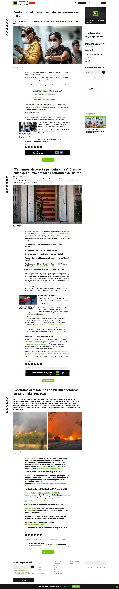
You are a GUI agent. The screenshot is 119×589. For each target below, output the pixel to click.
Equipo (55, 567)
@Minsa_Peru (46, 94)
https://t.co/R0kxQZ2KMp (41, 483)
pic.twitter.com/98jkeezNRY (39, 97)
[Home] (15, 3)
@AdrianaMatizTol (43, 493)
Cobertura (56, 569)
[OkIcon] (99, 3)
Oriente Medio (59, 367)
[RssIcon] (105, 567)
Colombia (28, 539)
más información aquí (64, 586)
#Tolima (28, 458)
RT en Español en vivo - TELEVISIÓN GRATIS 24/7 (95, 21)
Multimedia (61, 3)
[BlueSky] (97, 3)
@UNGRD (53, 493)
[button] (95, 13)
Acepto (93, 75)
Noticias (38, 3)
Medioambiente (54, 539)
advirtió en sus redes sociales (37, 345)
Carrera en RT (56, 571)
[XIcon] (92, 3)
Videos (39, 567)
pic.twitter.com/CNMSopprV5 (42, 266)
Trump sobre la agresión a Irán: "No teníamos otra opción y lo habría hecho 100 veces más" (27, 307)
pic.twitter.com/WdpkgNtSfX (36, 501)
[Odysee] (93, 567)
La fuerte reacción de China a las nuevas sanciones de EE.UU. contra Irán (95, 44)
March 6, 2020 (54, 99)
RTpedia (39, 571)
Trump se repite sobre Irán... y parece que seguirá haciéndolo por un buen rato (94, 131)
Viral (43, 3)
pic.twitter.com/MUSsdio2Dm (36, 524)
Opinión (55, 3)
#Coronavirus (49, 91)
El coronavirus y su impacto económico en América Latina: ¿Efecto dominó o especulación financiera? (27, 135)
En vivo (32, 3)
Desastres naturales (37, 539)
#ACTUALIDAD (30, 508)
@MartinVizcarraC (42, 90)
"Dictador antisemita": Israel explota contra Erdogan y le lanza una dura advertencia (94, 38)
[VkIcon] (88, 3)
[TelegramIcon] (94, 3)
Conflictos (28, 367)
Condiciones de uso (58, 573)
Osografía (90, 113)
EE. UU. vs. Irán (36, 367)
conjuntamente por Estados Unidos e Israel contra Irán (50, 324)
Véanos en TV (82, 3)
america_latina (63, 539)
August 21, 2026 (59, 269)
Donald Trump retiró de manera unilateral (48, 317)
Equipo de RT (70, 3)
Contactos (56, 565)
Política (66, 367)
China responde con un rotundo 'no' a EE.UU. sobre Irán (94, 60)
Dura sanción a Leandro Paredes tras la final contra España (94, 55)
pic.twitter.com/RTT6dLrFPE (49, 468)
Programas (48, 3)
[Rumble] (90, 3)
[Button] (75, 2)
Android (71, 563)
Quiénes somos (57, 563)
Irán (52, 367)
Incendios (46, 539)
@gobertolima (30, 493)
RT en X (24, 580)
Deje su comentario (48, 160)
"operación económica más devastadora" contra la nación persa (42, 341)
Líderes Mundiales (41, 573)
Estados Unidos (45, 367)
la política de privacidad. (94, 75)
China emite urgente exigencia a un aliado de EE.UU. (94, 49)
